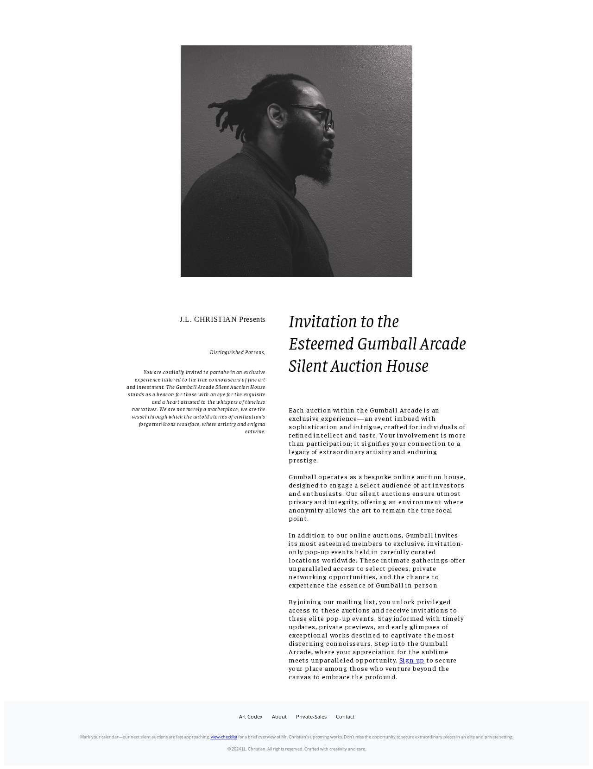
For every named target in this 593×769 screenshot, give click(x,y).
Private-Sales (311, 716)
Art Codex (251, 716)
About (279, 716)
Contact (345, 716)
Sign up (412, 660)
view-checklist (224, 737)
